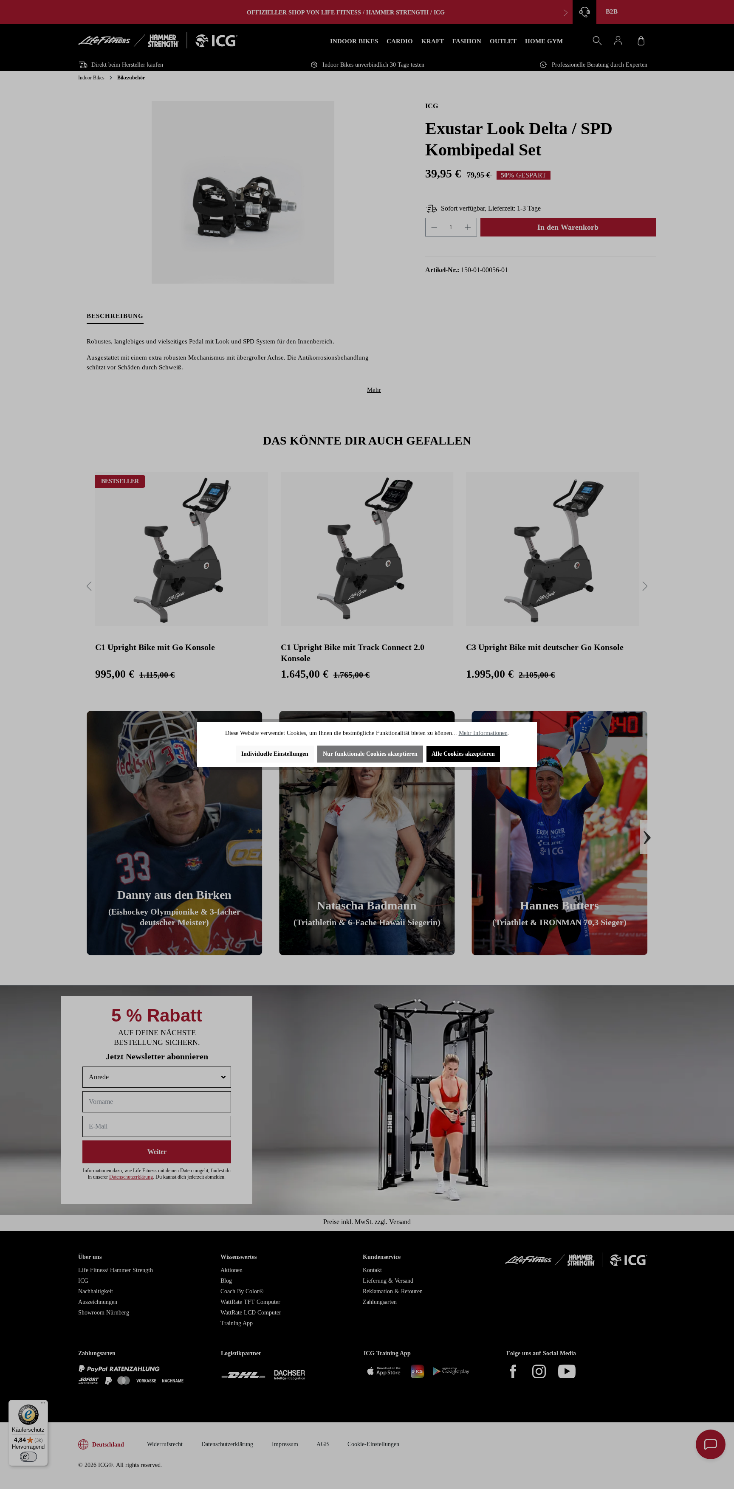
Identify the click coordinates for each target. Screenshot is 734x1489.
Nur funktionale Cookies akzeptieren (370, 754)
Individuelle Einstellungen (274, 754)
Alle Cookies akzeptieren (463, 754)
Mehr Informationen (483, 733)
